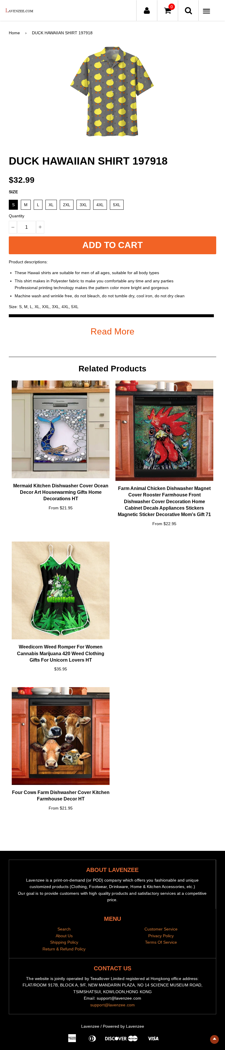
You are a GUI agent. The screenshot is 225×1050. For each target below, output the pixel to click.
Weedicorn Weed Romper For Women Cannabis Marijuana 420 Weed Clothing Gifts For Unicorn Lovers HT (60, 653)
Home (14, 32)
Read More (112, 331)
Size (13, 191)
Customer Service (161, 929)
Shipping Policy (64, 942)
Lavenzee (90, 1026)
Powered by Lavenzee (123, 1026)
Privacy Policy (161, 935)
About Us (64, 935)
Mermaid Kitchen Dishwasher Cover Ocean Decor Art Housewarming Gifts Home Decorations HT (60, 492)
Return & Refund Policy (64, 949)
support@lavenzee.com (112, 1005)
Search (64, 929)
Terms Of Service (161, 942)
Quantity (16, 216)
